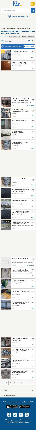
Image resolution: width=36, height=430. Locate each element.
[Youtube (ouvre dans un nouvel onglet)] (27, 416)
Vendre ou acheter (18, 395)
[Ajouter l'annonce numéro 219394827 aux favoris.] (32, 281)
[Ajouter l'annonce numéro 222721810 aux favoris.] (32, 143)
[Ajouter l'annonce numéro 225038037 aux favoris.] (32, 339)
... (25, 383)
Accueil (3, 28)
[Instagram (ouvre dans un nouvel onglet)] (21, 416)
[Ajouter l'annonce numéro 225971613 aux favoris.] (32, 52)
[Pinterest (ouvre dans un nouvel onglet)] (15, 416)
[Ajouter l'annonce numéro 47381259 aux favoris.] (32, 63)
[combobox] (16, 10)
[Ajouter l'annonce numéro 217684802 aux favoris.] (32, 350)
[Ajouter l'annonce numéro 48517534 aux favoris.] (32, 302)
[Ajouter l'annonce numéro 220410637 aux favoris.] (32, 270)
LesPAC (18, 390)
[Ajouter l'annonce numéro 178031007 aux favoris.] (32, 110)
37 (29, 383)
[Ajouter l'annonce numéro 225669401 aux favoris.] (32, 201)
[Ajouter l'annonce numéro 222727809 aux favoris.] (32, 179)
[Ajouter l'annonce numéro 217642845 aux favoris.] (32, 361)
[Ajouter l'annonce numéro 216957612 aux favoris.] (32, 372)
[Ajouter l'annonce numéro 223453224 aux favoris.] (32, 121)
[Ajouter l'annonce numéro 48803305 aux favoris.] (32, 212)
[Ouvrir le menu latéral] (3, 4)
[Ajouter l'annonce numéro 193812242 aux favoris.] (32, 132)
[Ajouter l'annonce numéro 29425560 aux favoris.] (32, 223)
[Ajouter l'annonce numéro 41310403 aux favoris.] (32, 259)
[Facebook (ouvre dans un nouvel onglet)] (9, 416)
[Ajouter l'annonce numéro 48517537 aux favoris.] (32, 190)
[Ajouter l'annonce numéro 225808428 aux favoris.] (32, 292)
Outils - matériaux (10, 28)
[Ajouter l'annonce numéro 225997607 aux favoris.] (32, 99)
